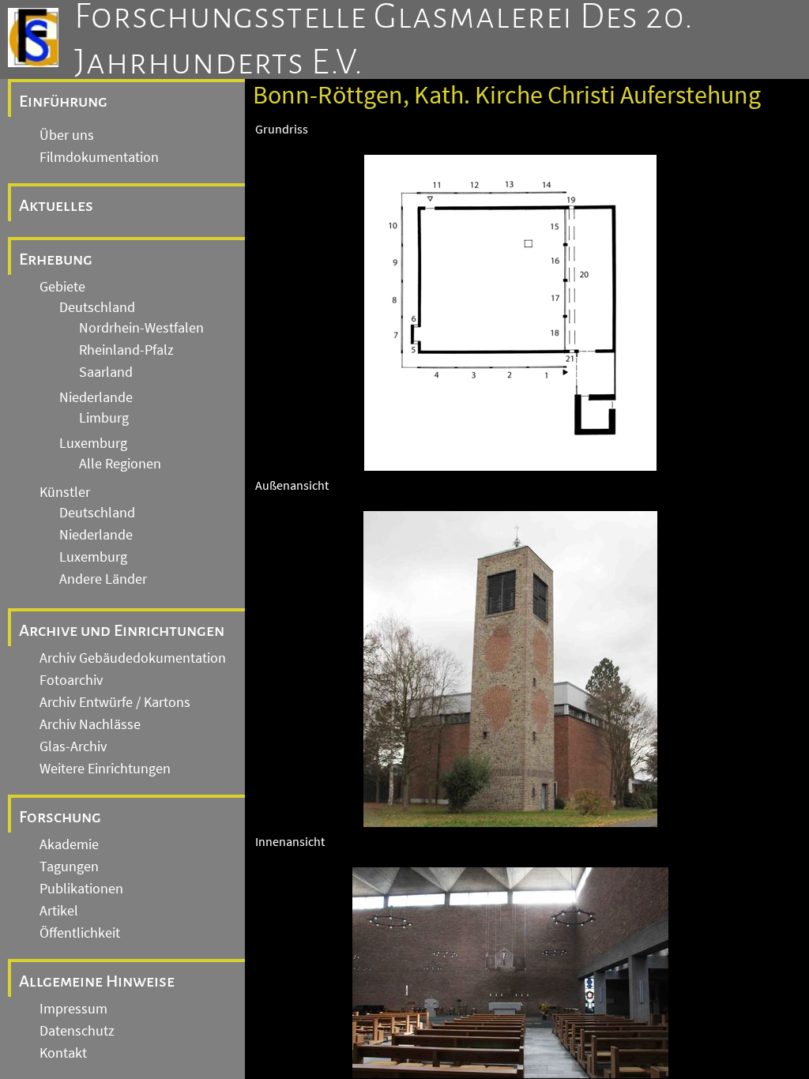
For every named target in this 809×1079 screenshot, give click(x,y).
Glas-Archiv (73, 746)
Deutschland (97, 307)
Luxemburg (93, 443)
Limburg (104, 418)
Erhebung (55, 259)
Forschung (60, 816)
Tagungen (69, 866)
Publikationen (81, 888)
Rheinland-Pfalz (126, 350)
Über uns (67, 135)
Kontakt (63, 1053)
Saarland (106, 372)
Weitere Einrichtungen (105, 768)
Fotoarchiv (71, 680)
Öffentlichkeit (80, 933)
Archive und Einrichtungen (121, 630)
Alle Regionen (120, 463)
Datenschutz (77, 1031)
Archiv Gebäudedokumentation (133, 658)
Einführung (63, 101)
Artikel (59, 910)
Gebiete (62, 286)
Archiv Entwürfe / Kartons (115, 702)
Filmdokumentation (99, 157)
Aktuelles (56, 205)
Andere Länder (103, 579)
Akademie (69, 844)
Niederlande (96, 397)
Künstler (65, 492)
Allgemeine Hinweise (97, 981)
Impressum (73, 1008)
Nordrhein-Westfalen (141, 327)
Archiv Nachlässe (90, 724)
